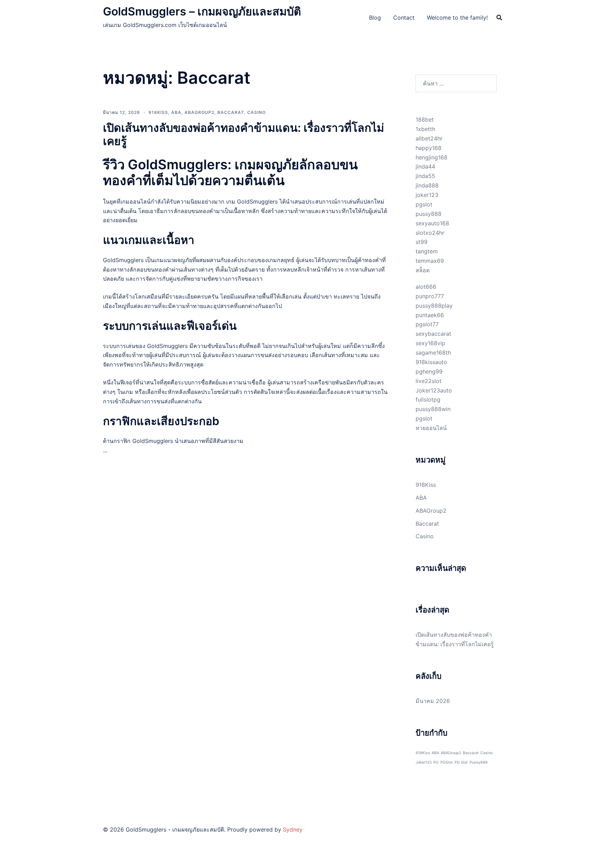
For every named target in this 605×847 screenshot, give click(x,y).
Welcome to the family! (457, 17)
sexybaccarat (433, 333)
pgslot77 (427, 324)
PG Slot (461, 762)
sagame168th (433, 352)
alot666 (426, 286)
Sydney (292, 829)
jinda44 (425, 166)
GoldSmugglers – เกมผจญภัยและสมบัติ (202, 11)
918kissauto (431, 362)
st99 (421, 241)
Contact (404, 17)
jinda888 (427, 185)
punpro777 (430, 296)
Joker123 (424, 762)
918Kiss (158, 112)
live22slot (428, 380)
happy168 (428, 147)
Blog (375, 17)
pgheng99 (429, 371)
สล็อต (423, 270)
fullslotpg (428, 399)
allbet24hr (429, 138)
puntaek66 (430, 315)
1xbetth (425, 128)
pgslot (424, 204)
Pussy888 (479, 762)
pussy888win (433, 408)
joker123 (427, 194)
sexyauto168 (432, 223)
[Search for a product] (499, 17)
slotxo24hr (430, 232)
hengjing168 (431, 157)
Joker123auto (434, 390)
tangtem (427, 251)
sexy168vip (430, 343)
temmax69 (430, 260)
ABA (176, 112)
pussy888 (428, 213)
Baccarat (230, 112)
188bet (425, 119)
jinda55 (425, 175)
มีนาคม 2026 (433, 700)
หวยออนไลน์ (431, 427)
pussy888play (434, 305)
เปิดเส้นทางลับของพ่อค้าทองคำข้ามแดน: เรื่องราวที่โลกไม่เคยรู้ (243, 134)
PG (436, 762)
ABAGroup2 (199, 112)
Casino (256, 112)
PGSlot (446, 762)
